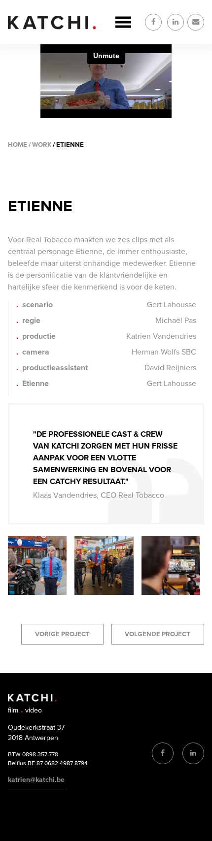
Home (17, 145)
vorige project (62, 634)
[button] (37, 592)
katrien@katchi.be (36, 780)
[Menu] (123, 22)
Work (41, 145)
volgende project (157, 634)
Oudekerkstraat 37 (36, 727)
